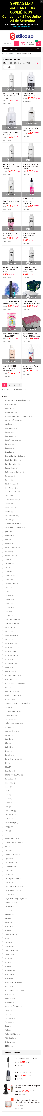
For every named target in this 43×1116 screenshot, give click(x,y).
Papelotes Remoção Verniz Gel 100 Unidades (31, 302)
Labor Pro (8, 572)
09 (19, 63)
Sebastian (8, 974)
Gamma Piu (9, 508)
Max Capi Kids (10, 902)
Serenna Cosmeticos (12, 675)
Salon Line (8, 970)
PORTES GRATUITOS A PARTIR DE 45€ (21, 24)
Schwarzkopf (9, 671)
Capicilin (7, 755)
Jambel (7, 552)
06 (15, 63)
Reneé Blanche (10, 647)
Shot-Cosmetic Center (13, 990)
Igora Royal (9, 532)
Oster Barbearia (10, 623)
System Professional (12, 1006)
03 (11, 63)
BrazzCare (8, 452)
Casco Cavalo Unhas (12, 759)
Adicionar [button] (13, 89)
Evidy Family (9, 811)
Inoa (6, 540)
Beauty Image (10, 428)
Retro (7, 962)
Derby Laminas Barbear (13, 472)
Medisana (8, 906)
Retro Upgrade (10, 655)
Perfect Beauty (10, 946)
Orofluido (8, 615)
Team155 (8, 1018)
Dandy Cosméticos (11, 460)
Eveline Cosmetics (11, 500)
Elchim (7, 787)
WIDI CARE (9, 1038)
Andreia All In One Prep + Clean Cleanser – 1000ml (11, 95)
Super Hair (8, 1002)
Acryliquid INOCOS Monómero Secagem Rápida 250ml (10, 368)
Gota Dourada (10, 516)
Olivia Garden (9, 934)
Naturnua (8, 914)
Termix (7, 707)
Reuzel (7, 659)
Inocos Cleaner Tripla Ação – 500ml (30, 129)
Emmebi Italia (9, 488)
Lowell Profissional (11, 890)
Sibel (6, 687)
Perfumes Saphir (11, 635)
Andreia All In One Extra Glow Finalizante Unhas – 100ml (31, 166)
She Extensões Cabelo (13, 683)
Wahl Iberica (9, 719)
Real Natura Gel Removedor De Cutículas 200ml (28, 201)
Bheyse (7, 432)
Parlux (7, 631)
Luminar (8, 894)
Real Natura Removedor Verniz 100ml (11, 234)
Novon (7, 930)
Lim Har (7, 874)
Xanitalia (8, 1042)
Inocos (7, 544)
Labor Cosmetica (11, 867)
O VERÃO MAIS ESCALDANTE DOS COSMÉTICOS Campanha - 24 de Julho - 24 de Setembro (21, 12)
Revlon (7, 966)
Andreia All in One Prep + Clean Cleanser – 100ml (31, 235)
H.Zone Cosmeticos (12, 524)
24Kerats (8, 727)
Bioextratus (9, 436)
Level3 (7, 871)
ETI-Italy (8, 799)
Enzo (6, 795)
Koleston (8, 564)
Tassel (7, 1010)
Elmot (7, 791)
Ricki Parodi (9, 663)
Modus (7, 910)
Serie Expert (9, 679)
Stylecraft (8, 998)
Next (19, 385)
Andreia (7, 735)
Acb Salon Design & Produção (15, 400)
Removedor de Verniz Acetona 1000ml (30, 367)
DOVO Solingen (10, 484)
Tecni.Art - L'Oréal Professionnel (16, 703)
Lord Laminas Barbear (13, 886)
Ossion (7, 942)
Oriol (6, 611)
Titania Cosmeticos (12, 711)
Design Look (9, 779)
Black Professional (11, 440)
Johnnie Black (9, 556)
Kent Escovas (9, 863)
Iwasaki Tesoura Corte (13, 843)
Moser (7, 603)
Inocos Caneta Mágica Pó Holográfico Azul (11, 302)
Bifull (6, 743)
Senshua (8, 986)
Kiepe (7, 560)
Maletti (7, 599)
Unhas (10, 54)
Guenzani (8, 520)
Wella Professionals (12, 723)
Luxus (7, 591)
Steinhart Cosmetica (12, 695)
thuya (7, 1026)
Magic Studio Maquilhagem (14, 898)
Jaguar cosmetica (11, 548)
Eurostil (7, 803)
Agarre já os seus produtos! (21, 26)
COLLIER (8, 767)
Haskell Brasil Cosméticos (14, 528)
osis (6, 938)
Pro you (7, 639)
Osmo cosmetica (11, 619)
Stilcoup (7, 699)
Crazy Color (9, 771)
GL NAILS (8, 819)
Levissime (8, 575)
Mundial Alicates (10, 607)
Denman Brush (10, 468)
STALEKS (8, 994)
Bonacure (8, 448)
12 (22, 63)
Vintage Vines (9, 715)
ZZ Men (7, 1046)
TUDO (28, 63)
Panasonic (8, 627)
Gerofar (7, 512)
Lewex (7, 579)
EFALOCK (8, 783)
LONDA (7, 882)
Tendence (8, 1022)
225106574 (30, 44)
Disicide (7, 480)
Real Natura (9, 643)
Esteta (7, 496)
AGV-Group (9, 412)
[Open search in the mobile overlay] (10, 43)
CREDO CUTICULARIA (12, 775)
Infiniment (8, 536)
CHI (6, 763)
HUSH (7, 835)
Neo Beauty (9, 918)
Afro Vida (8, 408)
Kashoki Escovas (11, 855)
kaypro (7, 859)
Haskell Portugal (10, 823)
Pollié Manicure (10, 950)
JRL (6, 847)
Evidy (6, 807)
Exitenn (7, 504)
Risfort (7, 667)
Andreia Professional (12, 420)
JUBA (6, 851)
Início (3, 54)
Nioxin (7, 922)
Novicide (8, 926)
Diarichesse (9, 476)
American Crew (10, 731)
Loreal (7, 587)
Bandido (8, 739)
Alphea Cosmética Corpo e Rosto (17, 416)
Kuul (6, 568)
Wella (7, 1030)
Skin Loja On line (11, 691)
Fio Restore (9, 815)
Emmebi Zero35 (10, 492)
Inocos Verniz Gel (11, 839)
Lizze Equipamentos (12, 878)
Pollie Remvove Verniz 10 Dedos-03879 (11, 335)
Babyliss (8, 424)
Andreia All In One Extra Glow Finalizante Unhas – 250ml (11, 201)
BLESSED (8, 747)
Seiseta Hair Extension (13, 982)
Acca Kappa (9, 404)
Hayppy (7, 827)
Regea (7, 958)
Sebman (8, 978)
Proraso (7, 954)
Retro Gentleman (11, 651)
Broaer (7, 751)
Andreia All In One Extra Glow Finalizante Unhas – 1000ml (11, 166)
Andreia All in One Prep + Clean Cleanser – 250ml (11, 269)
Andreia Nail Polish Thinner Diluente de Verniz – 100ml (30, 269)
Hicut (6, 831)
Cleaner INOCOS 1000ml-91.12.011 (29, 94)
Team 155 (8, 1014)
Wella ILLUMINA (10, 1034)
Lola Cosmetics (10, 583)
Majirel (7, 595)
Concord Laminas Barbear (14, 456)
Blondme (8, 444)
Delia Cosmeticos (11, 464)
